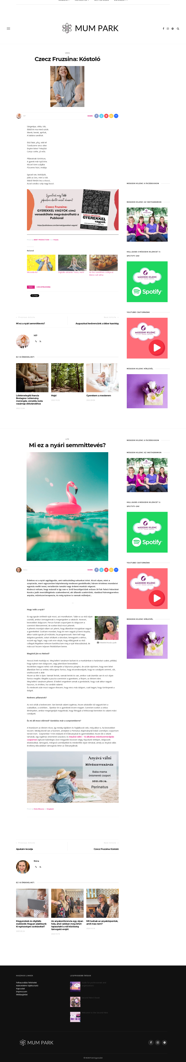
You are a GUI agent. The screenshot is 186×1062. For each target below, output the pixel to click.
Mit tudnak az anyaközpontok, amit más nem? (102, 922)
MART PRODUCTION (41, 240)
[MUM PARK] (37, 1042)
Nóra (25, 570)
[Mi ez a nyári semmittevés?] (67, 506)
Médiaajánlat (22, 994)
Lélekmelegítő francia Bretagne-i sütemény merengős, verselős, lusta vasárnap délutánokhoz (29, 399)
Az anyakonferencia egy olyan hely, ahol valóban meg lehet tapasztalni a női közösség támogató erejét (67, 925)
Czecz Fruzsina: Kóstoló (106, 849)
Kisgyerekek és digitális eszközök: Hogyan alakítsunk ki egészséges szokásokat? (31, 924)
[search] (178, 28)
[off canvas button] (8, 28)
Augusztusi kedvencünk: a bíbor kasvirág (97, 323)
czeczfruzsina (43, 287)
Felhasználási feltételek (26, 982)
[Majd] (67, 377)
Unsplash (50, 809)
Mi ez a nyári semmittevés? (30, 323)
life (67, 439)
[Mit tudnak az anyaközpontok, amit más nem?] (102, 903)
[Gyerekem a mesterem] (102, 377)
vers (67, 53)
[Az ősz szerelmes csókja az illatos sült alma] (103, 263)
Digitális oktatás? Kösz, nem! (71, 272)
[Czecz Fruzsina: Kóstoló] (67, 86)
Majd (53, 395)
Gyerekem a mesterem (98, 395)
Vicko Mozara (39, 809)
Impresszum (21, 991)
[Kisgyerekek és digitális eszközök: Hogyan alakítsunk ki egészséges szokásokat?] (32, 903)
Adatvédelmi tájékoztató (27, 985)
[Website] (36, 866)
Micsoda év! (32, 272)
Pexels (56, 240)
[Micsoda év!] (41, 263)
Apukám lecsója (24, 849)
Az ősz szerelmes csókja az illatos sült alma (101, 273)
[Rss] (40, 866)
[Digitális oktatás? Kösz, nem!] (72, 263)
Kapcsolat (20, 988)
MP (24, 116)
